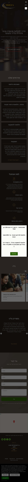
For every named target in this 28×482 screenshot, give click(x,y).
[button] (26, 8)
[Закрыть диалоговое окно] (26, 2)
